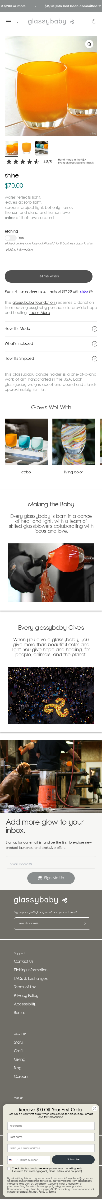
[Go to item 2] (26, 149)
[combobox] (13, 1160)
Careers (21, 1077)
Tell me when (48, 276)
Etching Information (30, 970)
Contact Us (23, 961)
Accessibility (25, 1004)
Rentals (20, 1013)
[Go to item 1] (11, 149)
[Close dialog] (95, 1108)
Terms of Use (25, 987)
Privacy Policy (26, 996)
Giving (19, 1059)
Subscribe (73, 1159)
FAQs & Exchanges (31, 979)
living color (73, 472)
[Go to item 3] (41, 149)
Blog (17, 1068)
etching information (19, 249)
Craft (18, 1051)
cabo (26, 472)
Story (18, 1042)
